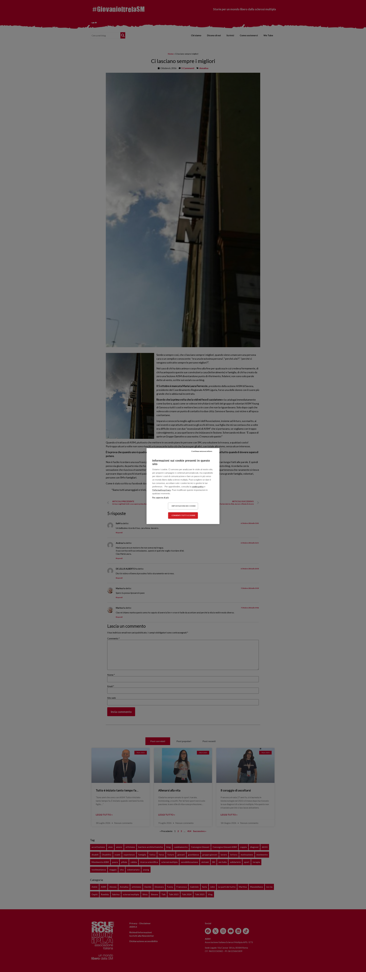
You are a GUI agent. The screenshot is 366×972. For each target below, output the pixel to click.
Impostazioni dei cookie (184, 506)
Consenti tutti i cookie (183, 515)
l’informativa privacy (161, 490)
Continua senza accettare (201, 451)
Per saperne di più (160, 497)
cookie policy (198, 486)
